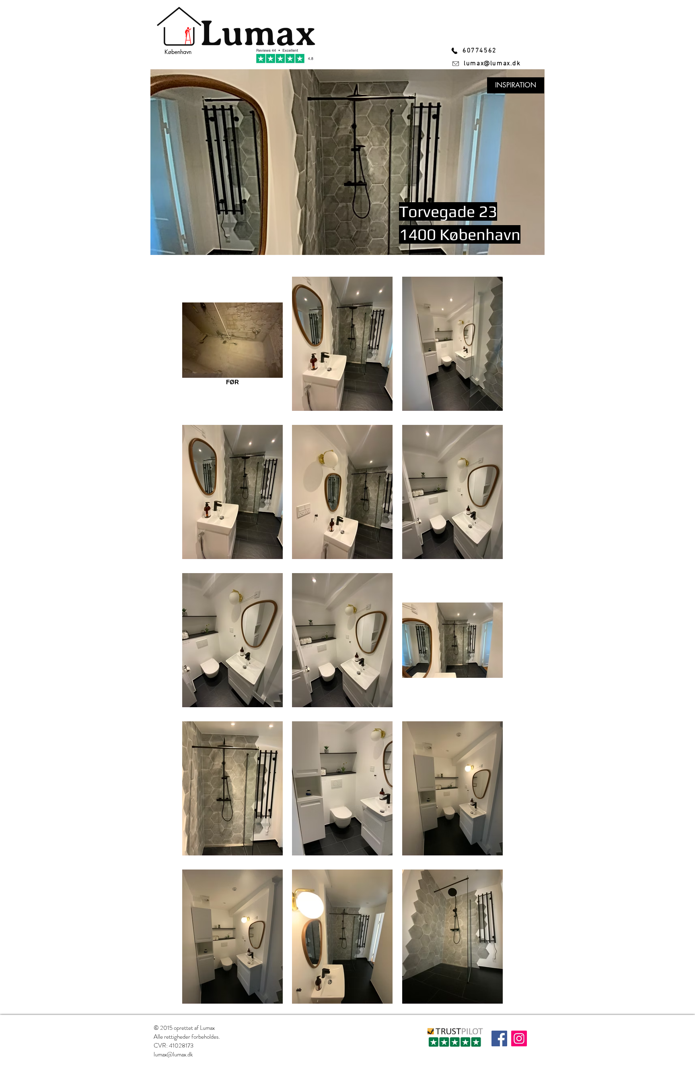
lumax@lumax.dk (173, 1054)
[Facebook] (499, 1038)
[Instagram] (519, 1038)
